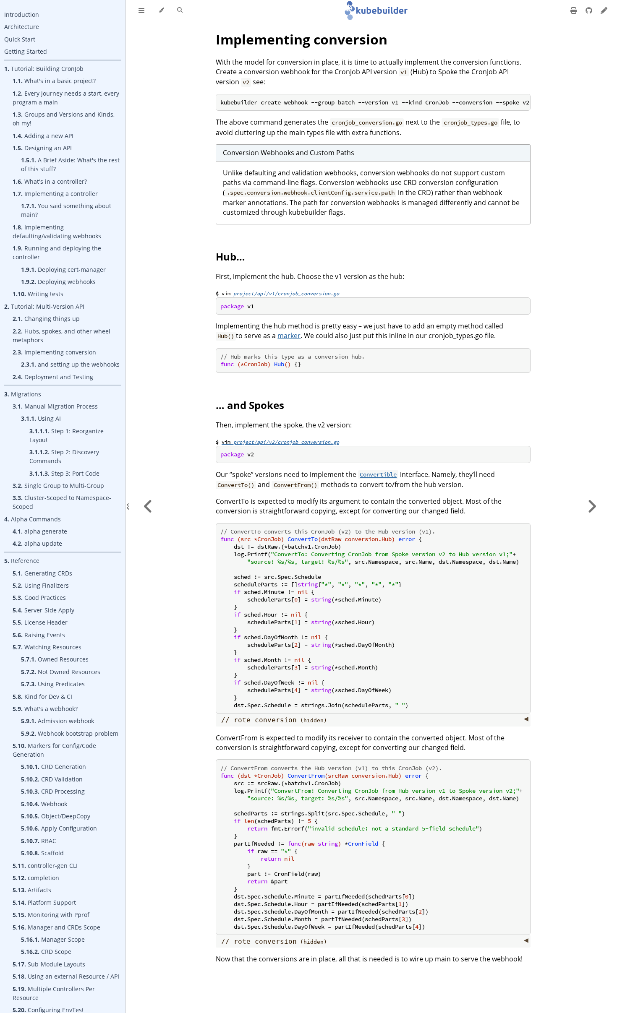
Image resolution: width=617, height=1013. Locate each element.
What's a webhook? (45, 709)
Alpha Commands (32, 519)
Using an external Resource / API (66, 976)
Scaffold (42, 853)
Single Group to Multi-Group (58, 486)
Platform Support (44, 902)
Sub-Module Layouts (49, 964)
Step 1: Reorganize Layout (66, 435)
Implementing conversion (54, 352)
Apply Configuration (59, 828)
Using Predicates (53, 684)
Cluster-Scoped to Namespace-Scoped (62, 502)
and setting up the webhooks (70, 364)
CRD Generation (53, 767)
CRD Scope (46, 952)
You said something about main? (66, 210)
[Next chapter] (592, 506)
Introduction (21, 14)
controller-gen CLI (45, 866)
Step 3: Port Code (64, 473)
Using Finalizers (41, 585)
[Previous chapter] (148, 506)
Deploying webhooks (58, 282)
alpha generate (40, 531)
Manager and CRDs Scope (56, 927)
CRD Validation (52, 779)
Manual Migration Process (55, 406)
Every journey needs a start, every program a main (66, 97)
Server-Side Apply (43, 610)
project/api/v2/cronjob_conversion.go (286, 442)
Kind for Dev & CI (42, 697)
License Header (40, 622)
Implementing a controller (55, 194)
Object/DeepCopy (55, 816)
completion (36, 878)
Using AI (41, 418)
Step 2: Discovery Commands (64, 456)
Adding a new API (43, 136)
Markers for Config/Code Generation (54, 750)
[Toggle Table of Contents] (141, 10)
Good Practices (39, 598)
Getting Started (25, 51)
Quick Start (19, 39)
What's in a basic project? (54, 81)
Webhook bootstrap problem (69, 733)
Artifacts (32, 890)
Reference (21, 561)
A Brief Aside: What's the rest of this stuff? (70, 164)
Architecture (21, 27)
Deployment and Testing (53, 377)
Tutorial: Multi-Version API (44, 306)
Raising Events (39, 635)
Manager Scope (53, 939)
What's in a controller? (50, 181)
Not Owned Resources (60, 672)
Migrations (22, 394)
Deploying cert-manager (63, 269)
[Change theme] (161, 10)
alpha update (37, 543)
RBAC (38, 841)
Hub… (230, 256)
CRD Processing (53, 791)
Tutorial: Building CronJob (44, 69)
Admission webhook (57, 721)
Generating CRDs (42, 573)
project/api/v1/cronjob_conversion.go (286, 293)
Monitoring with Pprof (51, 915)
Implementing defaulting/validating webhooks (57, 231)
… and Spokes (250, 405)
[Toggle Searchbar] (179, 10)
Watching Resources (47, 647)
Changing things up (46, 319)
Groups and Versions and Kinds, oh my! (64, 118)
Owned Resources (55, 659)
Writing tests (38, 294)
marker (289, 335)
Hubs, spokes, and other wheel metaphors (61, 335)
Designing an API (42, 148)
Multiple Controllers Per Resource (54, 993)
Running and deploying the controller (57, 252)
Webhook (44, 804)
